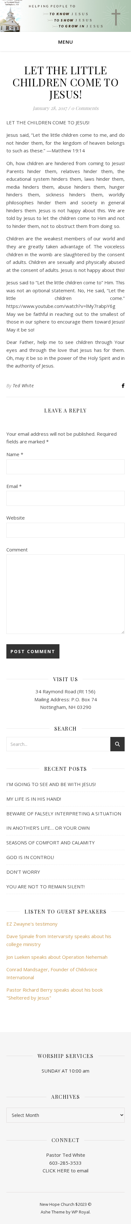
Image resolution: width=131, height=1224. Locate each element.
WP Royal (81, 1212)
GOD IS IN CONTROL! (30, 857)
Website (15, 517)
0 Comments (85, 108)
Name (14, 454)
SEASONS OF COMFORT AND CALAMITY (50, 842)
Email (14, 486)
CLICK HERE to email (65, 1170)
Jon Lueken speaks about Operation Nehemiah (56, 957)
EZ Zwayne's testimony (32, 924)
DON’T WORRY (23, 872)
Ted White (23, 385)
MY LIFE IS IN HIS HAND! (33, 799)
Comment (17, 549)
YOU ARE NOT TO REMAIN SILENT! (45, 886)
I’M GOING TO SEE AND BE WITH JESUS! (51, 784)
